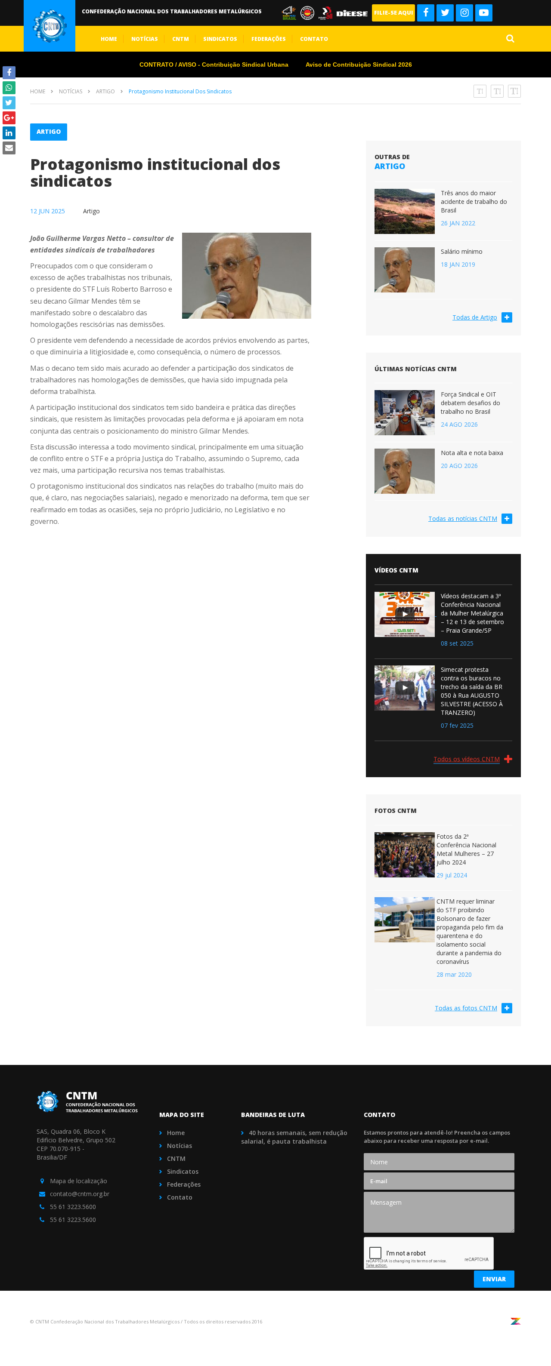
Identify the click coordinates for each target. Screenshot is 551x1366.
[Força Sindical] (291, 12)
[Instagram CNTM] (464, 13)
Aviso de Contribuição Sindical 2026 (359, 64)
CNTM (180, 39)
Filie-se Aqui (393, 12)
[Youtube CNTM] (483, 13)
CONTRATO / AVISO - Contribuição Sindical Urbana (213, 64)
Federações (268, 39)
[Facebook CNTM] (425, 13)
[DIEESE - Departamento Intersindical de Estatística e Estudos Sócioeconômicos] (353, 12)
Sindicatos (220, 39)
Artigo (105, 91)
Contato (314, 39)
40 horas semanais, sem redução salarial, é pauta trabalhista (294, 1137)
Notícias (144, 39)
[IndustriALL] (328, 12)
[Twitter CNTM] (445, 13)
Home (109, 39)
